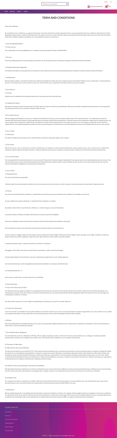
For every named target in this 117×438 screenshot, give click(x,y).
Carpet (19, 11)
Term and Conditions (11, 419)
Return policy (9, 427)
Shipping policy (9, 423)
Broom (12, 11)
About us (8, 415)
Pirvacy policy (9, 430)
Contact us (8, 412)
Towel (26, 11)
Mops (6, 11)
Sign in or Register (97, 6)
